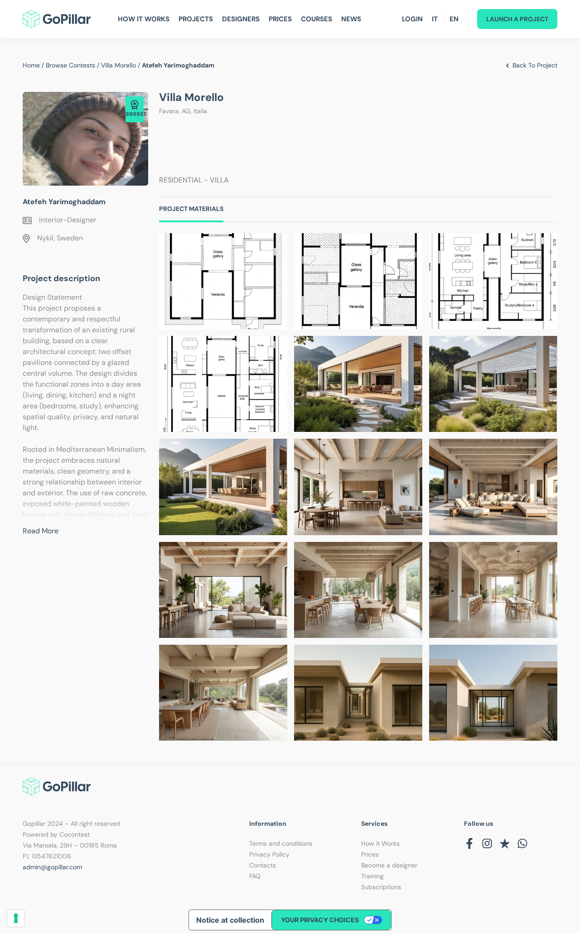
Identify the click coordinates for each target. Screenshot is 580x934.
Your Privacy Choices (320, 920)
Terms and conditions (280, 843)
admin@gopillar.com (52, 867)
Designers (241, 19)
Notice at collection (230, 919)
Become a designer (389, 865)
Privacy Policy (269, 854)
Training (372, 876)
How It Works (143, 19)
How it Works (380, 843)
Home (31, 65)
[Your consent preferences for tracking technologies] (15, 918)
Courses (316, 19)
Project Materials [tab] (191, 209)
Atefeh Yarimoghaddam (64, 201)
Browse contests (70, 65)
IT (435, 19)
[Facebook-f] (469, 843)
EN (454, 19)
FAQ (255, 876)
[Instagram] (487, 843)
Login (412, 19)
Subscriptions (381, 887)
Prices (280, 19)
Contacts (262, 865)
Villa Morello (118, 65)
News (351, 19)
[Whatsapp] (522, 843)
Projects (196, 19)
